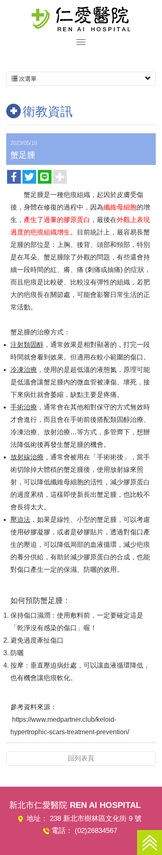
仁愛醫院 (81, 18)
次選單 (27, 78)
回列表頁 (81, 758)
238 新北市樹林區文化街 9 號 (96, 819)
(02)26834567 (96, 831)
